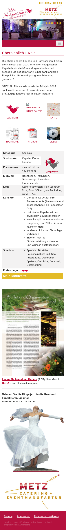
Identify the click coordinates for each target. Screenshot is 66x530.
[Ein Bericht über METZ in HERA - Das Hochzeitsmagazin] (33, 331)
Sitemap (8, 516)
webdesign (49, 522)
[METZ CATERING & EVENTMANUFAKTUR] (33, 490)
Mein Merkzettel (15, 276)
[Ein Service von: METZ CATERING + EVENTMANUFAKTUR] (51, 9)
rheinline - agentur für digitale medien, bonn (23, 522)
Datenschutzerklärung (47, 516)
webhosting (25, 525)
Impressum (23, 516)
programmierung (11, 525)
